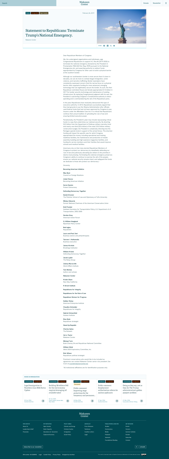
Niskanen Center (31, 40)
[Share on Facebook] (104, 46)
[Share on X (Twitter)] (111, 45)
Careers (128, 429)
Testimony (87, 429)
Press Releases (89, 426)
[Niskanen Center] (84, 3)
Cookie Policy (47, 454)
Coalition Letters (89, 432)
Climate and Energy (69, 426)
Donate (146, 3)
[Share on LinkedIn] (107, 46)
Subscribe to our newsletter (33, 447)
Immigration (67, 432)
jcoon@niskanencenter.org (78, 364)
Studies (107, 426)
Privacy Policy (57, 454)
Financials (26, 432)
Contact (128, 440)
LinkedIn (142, 447)
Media (106, 432)
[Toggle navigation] (166, 3)
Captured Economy (48, 434)
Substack (107, 437)
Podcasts (107, 434)
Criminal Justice (68, 429)
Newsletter (157, 3)
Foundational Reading (111, 440)
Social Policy (67, 434)
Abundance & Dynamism (50, 432)
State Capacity (47, 429)
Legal (86, 434)
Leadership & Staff (28, 429)
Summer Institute (130, 432)
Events (127, 426)
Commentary (108, 429)
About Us (25, 426)
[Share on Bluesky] (114, 45)
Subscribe (128, 437)
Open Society (47, 426)
